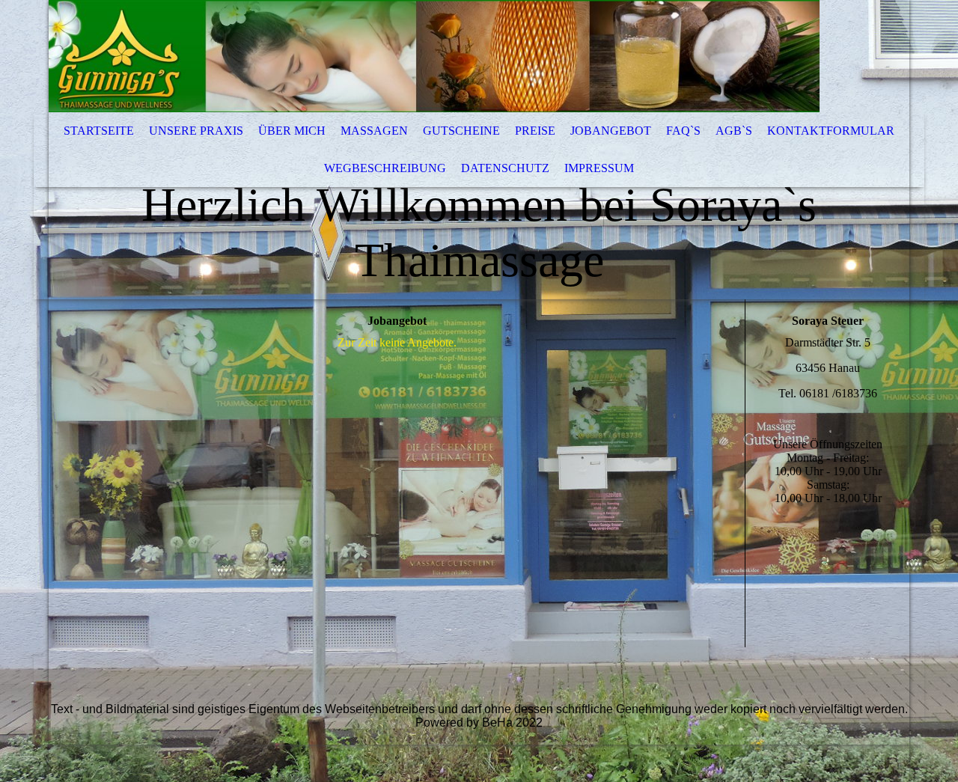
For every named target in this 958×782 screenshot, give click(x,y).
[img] (434, 56)
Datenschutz (505, 168)
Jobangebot (610, 130)
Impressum (599, 168)
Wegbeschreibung (385, 168)
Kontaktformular (830, 130)
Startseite (99, 130)
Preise (535, 130)
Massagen (374, 130)
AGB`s (734, 130)
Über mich (292, 130)
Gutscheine (461, 130)
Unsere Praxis (196, 130)
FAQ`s (683, 130)
